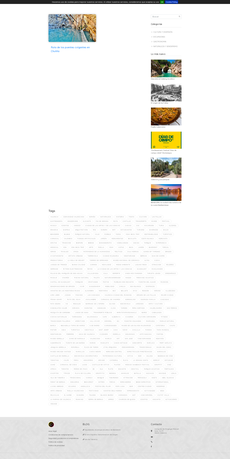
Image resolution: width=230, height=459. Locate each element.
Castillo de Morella (59, 356)
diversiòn (153, 230)
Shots (154, 378)
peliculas (54, 395)
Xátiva (130, 356)
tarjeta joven (153, 273)
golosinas (130, 334)
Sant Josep (104, 330)
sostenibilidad (151, 234)
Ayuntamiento (56, 256)
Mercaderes (125, 382)
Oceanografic (105, 243)
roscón (145, 291)
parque (147, 243)
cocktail (135, 369)
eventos (65, 225)
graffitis (100, 373)
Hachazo (150, 373)
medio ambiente (123, 265)
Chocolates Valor (58, 308)
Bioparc (79, 243)
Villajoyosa (93, 273)
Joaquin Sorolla (58, 347)
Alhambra (89, 291)
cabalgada (157, 312)
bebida (91, 243)
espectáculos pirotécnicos (139, 352)
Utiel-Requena (110, 347)
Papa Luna (120, 386)
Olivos (112, 304)
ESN (65, 247)
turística (75, 330)
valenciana (95, 338)
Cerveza (76, 308)
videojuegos (122, 243)
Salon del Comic (163, 347)
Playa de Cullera (83, 373)
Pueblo (107, 234)
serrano (54, 269)
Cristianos (93, 282)
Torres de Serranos (99, 260)
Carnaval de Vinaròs (110, 299)
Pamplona (150, 321)
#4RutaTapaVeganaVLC (127, 312)
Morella (117, 334)
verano (157, 291)
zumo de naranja (77, 338)
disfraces (150, 286)
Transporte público (102, 312)
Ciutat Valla (163, 395)
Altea (147, 260)
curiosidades (110, 325)
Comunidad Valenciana (73, 217)
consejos (101, 308)
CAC (138, 225)
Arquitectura (81, 230)
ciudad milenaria (111, 256)
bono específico (143, 382)
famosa (148, 330)
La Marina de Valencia (60, 399)
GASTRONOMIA (159, 41)
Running (164, 282)
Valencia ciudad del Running (118, 295)
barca (53, 325)
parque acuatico (152, 369)
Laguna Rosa (141, 265)
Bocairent (89, 382)
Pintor (53, 330)
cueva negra (95, 352)
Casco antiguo (120, 343)
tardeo (124, 308)
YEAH (111, 247)
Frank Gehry (56, 299)
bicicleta (132, 238)
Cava (116, 330)
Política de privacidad (56, 445)
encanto (122, 369)
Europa (104, 230)
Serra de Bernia (95, 399)
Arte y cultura (156, 304)
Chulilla (136, 330)
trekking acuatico (145, 278)
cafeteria (160, 325)
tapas (118, 234)
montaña (160, 338)
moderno (160, 386)
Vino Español (147, 395)
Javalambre (90, 299)
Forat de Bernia (57, 382)
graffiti (158, 365)
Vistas (121, 247)
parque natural (82, 234)
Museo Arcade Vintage (60, 352)
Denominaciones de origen (62, 286)
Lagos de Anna (82, 312)
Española (75, 347)
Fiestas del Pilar (103, 386)
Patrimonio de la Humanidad (96, 251)
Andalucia (85, 386)
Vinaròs (65, 278)
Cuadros (129, 317)
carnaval (54, 238)
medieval (54, 247)
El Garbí (68, 395)
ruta (115, 221)
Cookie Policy (171, 2)
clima (113, 308)
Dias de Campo (158, 256)
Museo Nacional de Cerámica (126, 260)
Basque (101, 378)
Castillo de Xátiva (100, 365)
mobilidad (109, 286)
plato (110, 369)
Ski (118, 321)
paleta (97, 278)
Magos (128, 278)
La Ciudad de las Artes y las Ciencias (115, 269)
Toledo (92, 395)
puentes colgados (132, 321)
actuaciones (171, 399)
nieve (125, 330)
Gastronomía (56, 221)
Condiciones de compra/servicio (61, 435)
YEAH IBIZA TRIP (132, 234)
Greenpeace (170, 273)
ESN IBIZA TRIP (78, 247)
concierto (137, 343)
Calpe (66, 360)
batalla (137, 373)
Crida (76, 251)
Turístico (167, 234)
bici (114, 291)
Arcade (101, 360)
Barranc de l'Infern (95, 304)
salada (150, 356)
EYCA (135, 291)
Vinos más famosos (133, 273)
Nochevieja (125, 304)
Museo (154, 221)
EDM (140, 356)
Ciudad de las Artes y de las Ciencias (102, 225)
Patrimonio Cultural (112, 356)
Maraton (88, 308)
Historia (120, 217)
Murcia (108, 338)
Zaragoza (122, 395)
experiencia (161, 243)
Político (118, 251)
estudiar (169, 360)
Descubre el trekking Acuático (163, 79)
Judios (68, 295)
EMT (114, 230)
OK (162, 2)
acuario (72, 386)
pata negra (55, 304)
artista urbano (75, 256)
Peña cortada (138, 308)
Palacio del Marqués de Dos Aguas (66, 273)
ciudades (104, 334)
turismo (140, 230)
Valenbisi (68, 238)
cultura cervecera (147, 317)
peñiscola (142, 378)
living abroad (56, 386)
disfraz (66, 230)
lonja (173, 373)
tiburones (113, 378)
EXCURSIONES (159, 37)
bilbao (67, 234)
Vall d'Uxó (95, 321)
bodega (112, 373)
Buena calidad (78, 265)
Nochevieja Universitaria (86, 356)
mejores (170, 265)
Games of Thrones (152, 251)
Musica (53, 225)
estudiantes (126, 230)
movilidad (106, 265)
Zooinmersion (128, 347)
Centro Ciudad (145, 386)
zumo (52, 365)
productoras (56, 260)
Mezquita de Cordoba (60, 312)
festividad (94, 391)
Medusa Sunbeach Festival (137, 365)
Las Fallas (156, 217)
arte (91, 247)
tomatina (54, 360)
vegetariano (129, 256)
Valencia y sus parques (160, 179)
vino (169, 365)
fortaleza (169, 369)
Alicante (87, 221)
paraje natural (167, 321)
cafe (105, 317)
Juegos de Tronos (58, 265)
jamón (141, 247)
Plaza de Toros (91, 347)
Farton (160, 334)
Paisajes (65, 251)
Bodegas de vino (165, 356)
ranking (79, 399)
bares (144, 312)
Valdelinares (156, 308)
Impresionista (133, 391)
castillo (127, 221)
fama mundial (163, 330)
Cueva (157, 260)
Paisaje (53, 278)
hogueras (74, 382)
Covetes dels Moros (113, 391)
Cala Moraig (133, 251)
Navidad (162, 373)
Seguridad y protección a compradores (63, 438)
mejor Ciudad (167, 295)
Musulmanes (157, 269)
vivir (82, 286)
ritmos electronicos (73, 269)
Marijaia (151, 343)
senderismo (72, 221)
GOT (134, 395)
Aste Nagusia (146, 334)
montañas (103, 291)
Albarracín (55, 343)
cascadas (165, 299)
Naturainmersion (113, 278)
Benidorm (54, 234)
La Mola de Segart (76, 260)
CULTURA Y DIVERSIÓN (162, 32)
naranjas (161, 352)
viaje (97, 234)
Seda (162, 391)
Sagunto (157, 399)
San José (129, 338)
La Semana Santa (140, 360)
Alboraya (116, 317)
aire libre (55, 295)
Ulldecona (170, 291)
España (92, 217)
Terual (165, 247)
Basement (153, 247)
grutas (53, 243)
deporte (116, 273)
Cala (106, 273)
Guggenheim (94, 286)
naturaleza (105, 217)
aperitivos (80, 321)
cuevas (128, 225)
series (53, 251)
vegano (53, 404)
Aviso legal (53, 431)
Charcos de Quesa (127, 399)
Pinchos (79, 295)
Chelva (122, 286)
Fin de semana (102, 221)
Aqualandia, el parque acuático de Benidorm (102, 430)
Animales (125, 373)
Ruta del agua (73, 299)
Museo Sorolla (57, 338)
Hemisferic (88, 360)
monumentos (117, 238)
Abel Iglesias (168, 378)
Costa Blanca (147, 238)
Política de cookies (56, 442)
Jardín (104, 238)
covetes (144, 399)
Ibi (93, 369)
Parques (79, 282)
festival (166, 221)
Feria (76, 360)
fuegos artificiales (86, 238)
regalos (77, 304)
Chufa (172, 325)
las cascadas (94, 295)
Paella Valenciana (158, 127)
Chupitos (54, 373)
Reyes (90, 269)
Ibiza (131, 247)
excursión (149, 225)
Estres (101, 382)
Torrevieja (93, 256)
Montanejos (55, 334)
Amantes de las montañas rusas (65, 291)
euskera (80, 395)
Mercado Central (114, 352)
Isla (101, 369)
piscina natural (81, 278)
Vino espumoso (144, 338)
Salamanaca (92, 317)
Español (108, 321)
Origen (168, 251)
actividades (149, 391)
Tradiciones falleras (60, 321)
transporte (141, 221)
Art (118, 338)
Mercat (156, 360)
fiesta (131, 217)
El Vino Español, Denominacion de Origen (101, 435)
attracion (128, 378)
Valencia (54, 217)
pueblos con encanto (124, 282)
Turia (161, 225)
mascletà (105, 343)
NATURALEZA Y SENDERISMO (165, 46)
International (162, 382)
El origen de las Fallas (159, 103)
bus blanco (135, 286)
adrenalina (130, 299)
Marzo (93, 343)
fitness (164, 317)
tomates (65, 369)
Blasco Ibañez (107, 395)
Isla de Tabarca (57, 378)
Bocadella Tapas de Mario (73, 325)
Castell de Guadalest (60, 282)
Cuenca (89, 378)
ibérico (143, 256)
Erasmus (54, 230)
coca (64, 330)
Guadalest (142, 269)
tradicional (75, 378)
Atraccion (156, 265)
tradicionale (145, 347)
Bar (131, 386)
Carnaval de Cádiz (68, 365)
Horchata (163, 238)
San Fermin (172, 308)
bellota (124, 291)
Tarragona (77, 317)
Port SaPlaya (166, 343)
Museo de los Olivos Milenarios (136, 325)
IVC (67, 304)
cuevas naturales (58, 317)
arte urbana (56, 391)
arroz (111, 399)
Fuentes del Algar (147, 282)
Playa (125, 360)
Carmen (93, 265)
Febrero (70, 334)
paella (101, 247)
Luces (84, 365)
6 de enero (95, 325)
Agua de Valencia (87, 334)
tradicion (66, 243)
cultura (143, 217)
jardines (139, 304)
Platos (117, 365)
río (94, 230)
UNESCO (77, 225)
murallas (80, 352)
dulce (166, 230)
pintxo (106, 282)
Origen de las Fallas (146, 295)
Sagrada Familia (148, 299)
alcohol (173, 225)
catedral (114, 360)
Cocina (136, 243)
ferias (112, 382)
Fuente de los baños (75, 343)
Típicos (67, 373)
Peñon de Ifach (81, 369)
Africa (53, 369)
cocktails (89, 330)
